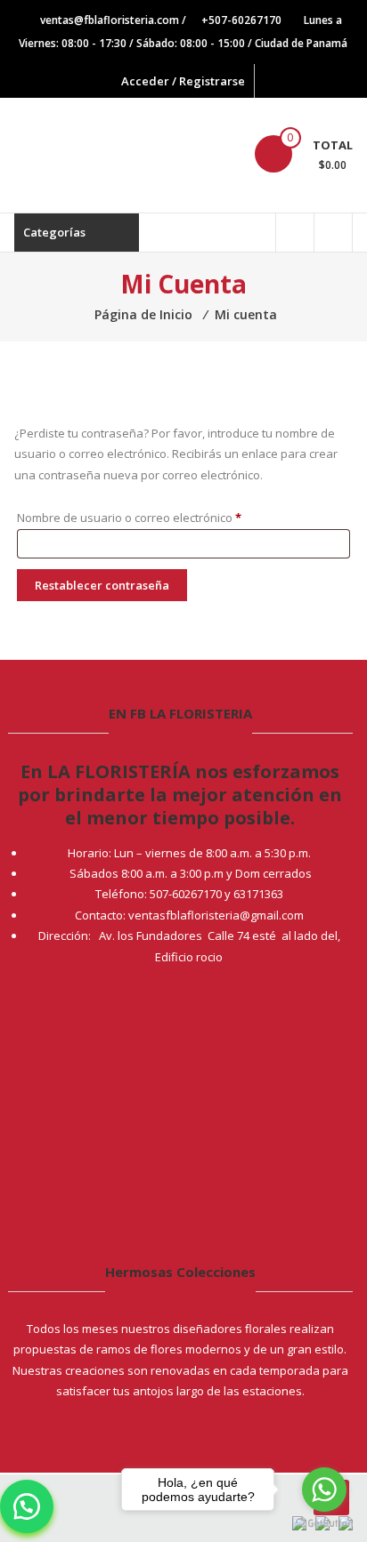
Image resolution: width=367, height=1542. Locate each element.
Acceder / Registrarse (183, 81)
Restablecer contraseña (102, 585)
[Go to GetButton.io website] (324, 1524)
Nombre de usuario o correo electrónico (158, 517)
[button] (26, 1506)
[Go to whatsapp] (324, 1489)
